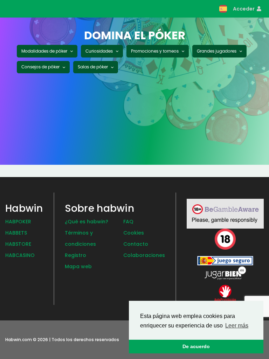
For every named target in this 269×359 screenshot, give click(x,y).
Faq (128, 221)
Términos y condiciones (80, 238)
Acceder (244, 8)
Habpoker (18, 221)
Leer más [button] (236, 325)
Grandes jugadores (217, 51)
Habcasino (20, 255)
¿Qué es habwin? (86, 221)
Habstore (18, 244)
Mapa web (78, 266)
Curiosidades (99, 51)
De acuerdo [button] (196, 346)
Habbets (16, 232)
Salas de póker (93, 67)
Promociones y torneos (155, 51)
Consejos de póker (41, 67)
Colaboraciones (144, 255)
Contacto (135, 244)
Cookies (133, 232)
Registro (75, 255)
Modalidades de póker (44, 51)
